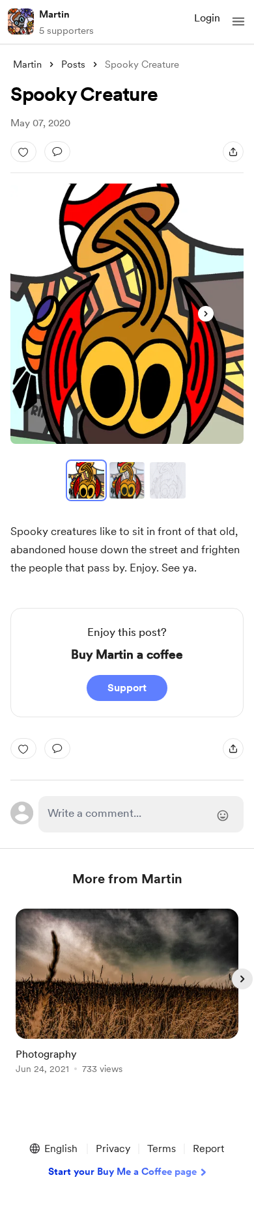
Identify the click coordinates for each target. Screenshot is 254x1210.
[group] (127, 999)
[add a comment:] (57, 151)
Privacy (113, 1148)
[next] (242, 979)
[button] (238, 21)
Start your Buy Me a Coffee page (122, 1171)
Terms (161, 1148)
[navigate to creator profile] (21, 21)
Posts (73, 64)
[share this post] (233, 151)
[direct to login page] (140, 814)
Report (208, 1148)
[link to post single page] (127, 994)
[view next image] (205, 313)
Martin (54, 14)
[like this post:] (23, 151)
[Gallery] (127, 314)
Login (207, 18)
